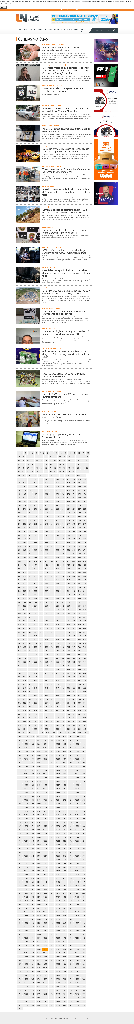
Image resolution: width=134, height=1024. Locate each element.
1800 (19, 1005)
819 (46, 680)
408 (73, 561)
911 (52, 707)
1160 (77, 785)
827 (19, 684)
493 (41, 587)
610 (41, 621)
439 (30, 572)
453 (35, 576)
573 (52, 610)
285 (41, 528)
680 (68, 639)
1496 (45, 901)
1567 (77, 923)
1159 (70, 785)
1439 (32, 882)
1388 (58, 863)
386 (24, 557)
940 (68, 714)
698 (24, 647)
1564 (58, 923)
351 (46, 546)
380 (63, 554)
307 (19, 535)
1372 (26, 860)
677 (52, 639)
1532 (64, 912)
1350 (26, 852)
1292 (77, 830)
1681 (32, 964)
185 (63, 498)
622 (35, 624)
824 (73, 680)
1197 (32, 800)
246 (41, 516)
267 (84, 520)
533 (46, 598)
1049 (70, 748)
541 (19, 602)
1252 (32, 818)
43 (55, 460)
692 (63, 643)
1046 (51, 748)
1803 (39, 1005)
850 (73, 688)
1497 (51, 901)
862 (68, 692)
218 (30, 509)
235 (52, 513)
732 (68, 654)
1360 (19, 856)
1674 (58, 960)
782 (57, 669)
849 (68, 688)
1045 (45, 748)
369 (73, 550)
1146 (58, 781)
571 (41, 610)
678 (57, 639)
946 (30, 718)
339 (52, 542)
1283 (19, 830)
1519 (51, 908)
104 (45, 475)
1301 (64, 833)
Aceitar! (3, 7)
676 (46, 639)
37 (28, 460)
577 (73, 610)
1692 (32, 968)
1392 (83, 863)
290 (68, 528)
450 (19, 576)
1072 (77, 755)
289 (63, 528)
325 (46, 539)
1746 (26, 986)
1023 (45, 740)
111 (83, 475)
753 (41, 662)
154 (35, 490)
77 (64, 468)
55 (37, 464)
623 (41, 624)
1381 (83, 860)
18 (88, 453)
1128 (83, 774)
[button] (56, 19)
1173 (19, 792)
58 (51, 464)
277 (68, 524)
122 (73, 479)
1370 (83, 856)
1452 (45, 886)
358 (84, 546)
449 (84, 572)
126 (24, 483)
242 (19, 516)
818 (41, 680)
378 (52, 554)
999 (35, 733)
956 (84, 718)
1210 (45, 804)
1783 (51, 998)
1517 (39, 908)
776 (24, 669)
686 (30, 643)
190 (19, 501)
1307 (32, 837)
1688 (77, 964)
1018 (83, 736)
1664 (64, 956)
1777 (83, 994)
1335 (70, 845)
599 (52, 617)
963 (52, 721)
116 (41, 479)
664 (52, 636)
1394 (26, 867)
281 (19, 528)
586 (52, 613)
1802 (32, 1005)
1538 (32, 915)
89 (46, 472)
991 (63, 729)
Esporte (26, 29)
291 (73, 528)
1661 (45, 956)
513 (79, 591)
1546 (83, 915)
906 (24, 707)
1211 (51, 804)
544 (35, 602)
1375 (45, 860)
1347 (77, 848)
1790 (26, 1001)
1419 (45, 874)
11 (56, 453)
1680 (26, 964)
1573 (45, 927)
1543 (64, 915)
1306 (26, 837)
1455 (64, 886)
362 (35, 550)
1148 (70, 781)
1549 (32, 919)
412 (24, 565)
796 (63, 673)
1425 (83, 874)
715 (46, 651)
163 (84, 490)
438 (24, 572)
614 (63, 621)
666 (63, 636)
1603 (26, 938)
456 (52, 576)
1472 (32, 893)
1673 (51, 960)
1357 (70, 852)
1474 (45, 893)
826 (84, 680)
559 (46, 606)
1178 (51, 792)
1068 (51, 755)
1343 (51, 848)
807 (52, 677)
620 (24, 624)
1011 (39, 736)
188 (79, 498)
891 (84, 699)
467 (41, 580)
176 (84, 494)
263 (63, 520)
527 (84, 595)
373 (24, 554)
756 (57, 662)
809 (63, 677)
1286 (39, 830)
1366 (58, 856)
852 (84, 688)
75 (55, 468)
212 (68, 505)
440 (35, 572)
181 (41, 498)
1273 (26, 826)
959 (30, 721)
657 (84, 632)
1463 (45, 889)
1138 (77, 777)
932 (24, 714)
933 (30, 714)
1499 (64, 901)
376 (41, 554)
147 (68, 486)
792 (41, 673)
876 (73, 695)
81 (82, 468)
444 (57, 572)
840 (19, 688)
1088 (39, 763)
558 (41, 606)
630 (79, 624)
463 (19, 580)
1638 (39, 949)
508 (52, 591)
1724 (26, 979)
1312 (64, 837)
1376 (51, 860)
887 (63, 699)
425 (24, 569)
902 (73, 703)
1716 (45, 975)
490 (24, 587)
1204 (77, 800)
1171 (77, 789)
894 (30, 703)
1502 (83, 901)
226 (73, 509)
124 (84, 479)
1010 (32, 736)
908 (35, 707)
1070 (64, 755)
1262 (26, 822)
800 (84, 673)
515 (19, 595)
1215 (77, 804)
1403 (83, 867)
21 (28, 457)
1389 (64, 863)
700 (35, 647)
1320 (45, 841)
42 (51, 460)
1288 (51, 830)
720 (73, 651)
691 (57, 643)
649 (41, 632)
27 (55, 457)
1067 (45, 755)
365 (52, 550)
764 (30, 666)
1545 (77, 915)
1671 (39, 960)
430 (52, 569)
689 (46, 643)
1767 (19, 994)
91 (55, 472)
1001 (48, 733)
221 (46, 509)
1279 (64, 826)
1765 (77, 990)
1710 (77, 971)
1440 (39, 882)
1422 (64, 874)
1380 (77, 860)
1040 (83, 744)
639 (57, 628)
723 (19, 654)
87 (37, 472)
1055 (39, 751)
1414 (83, 871)
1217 (19, 807)
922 (41, 710)
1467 (70, 889)
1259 (77, 818)
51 (19, 464)
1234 (58, 811)
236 (57, 513)
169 (46, 494)
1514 (19, 908)
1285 (32, 830)
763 (24, 666)
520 (46, 595)
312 (46, 535)
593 (19, 617)
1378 (64, 860)
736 (19, 658)
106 (56, 475)
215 (84, 505)
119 (57, 479)
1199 (45, 800)
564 (73, 606)
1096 (19, 766)
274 (52, 524)
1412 (70, 871)
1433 (64, 878)
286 (46, 528)
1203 (70, 800)
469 (52, 580)
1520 (58, 908)
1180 (64, 792)
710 (19, 651)
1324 (70, 841)
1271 (83, 822)
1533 (70, 912)
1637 (32, 949)
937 (52, 714)
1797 (70, 1001)
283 (30, 528)
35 (19, 460)
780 (46, 669)
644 (84, 628)
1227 (83, 807)
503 (24, 591)
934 (35, 714)
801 (19, 677)
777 (30, 669)
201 (79, 501)
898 (52, 703)
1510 (64, 904)
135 (73, 483)
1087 (32, 763)
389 (41, 557)
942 (79, 714)
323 (35, 539)
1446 (77, 882)
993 (73, 729)
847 (57, 688)
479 (35, 583)
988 (46, 729)
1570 (26, 927)
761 (84, 662)
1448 (19, 886)
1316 (19, 841)
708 (79, 647)
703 (52, 647)
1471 (26, 893)
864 (79, 692)
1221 (45, 807)
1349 (19, 852)
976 (52, 725)
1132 (39, 777)
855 (30, 692)
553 (84, 602)
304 (73, 531)
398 (19, 561)
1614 (26, 942)
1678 (83, 960)
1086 (26, 763)
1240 (26, 815)
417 (52, 565)
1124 (58, 774)
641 (68, 628)
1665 (70, 956)
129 (41, 483)
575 (63, 610)
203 (19, 505)
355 (68, 546)
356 (73, 546)
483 (57, 583)
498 (68, 587)
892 (19, 703)
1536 (19, 915)
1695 (51, 968)
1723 (19, 979)
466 (35, 580)
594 (24, 617)
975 (46, 725)
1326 (83, 841)
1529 (45, 912)
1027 (70, 740)
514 (84, 591)
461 (79, 576)
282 (24, 528)
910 (46, 707)
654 (68, 632)
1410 (58, 871)
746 (73, 658)
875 (68, 695)
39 (37, 460)
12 (61, 453)
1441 (45, 882)
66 (87, 464)
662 (41, 636)
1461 (32, 889)
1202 (64, 800)
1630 (58, 945)
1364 (45, 856)
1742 (70, 983)
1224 (64, 807)
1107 (19, 770)
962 (46, 721)
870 (41, 695)
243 (24, 516)
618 (84, 621)
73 (46, 468)
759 (73, 662)
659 (24, 636)
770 (63, 666)
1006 (80, 733)
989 (52, 729)
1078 (45, 759)
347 (24, 546)
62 (69, 464)
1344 (58, 848)
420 (68, 565)
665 (57, 636)
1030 (19, 744)
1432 (58, 878)
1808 (70, 1005)
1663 (58, 956)
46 (69, 460)
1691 (26, 968)
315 (63, 535)
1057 (51, 751)
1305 (19, 837)
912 (57, 707)
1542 (58, 915)
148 (73, 486)
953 (68, 718)
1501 (77, 901)
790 (30, 673)
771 (68, 666)
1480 (83, 893)
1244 (51, 815)
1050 (77, 748)
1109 (32, 770)
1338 (19, 848)
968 (79, 721)
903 (79, 703)
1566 (70, 923)
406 (63, 561)
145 (57, 486)
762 (19, 666)
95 (73, 472)
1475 (51, 893)
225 (68, 509)
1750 (51, 986)
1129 (19, 777)
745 (68, 658)
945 (24, 718)
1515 (26, 908)
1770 (39, 994)
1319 (39, 841)
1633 (77, 945)
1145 (51, 781)
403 (46, 561)
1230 (32, 811)
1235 (64, 811)
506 (41, 591)
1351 (32, 852)
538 (73, 598)
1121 (39, 774)
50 (87, 460)
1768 (26, 994)
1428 (32, 878)
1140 (19, 781)
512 (73, 591)
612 (52, 621)
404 (52, 561)
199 (68, 501)
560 (52, 606)
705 (63, 647)
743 (57, 658)
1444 (64, 882)
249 (57, 516)
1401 (70, 867)
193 (35, 501)
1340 (32, 848)
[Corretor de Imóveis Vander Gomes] (106, 101)
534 (52, 598)
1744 (83, 983)
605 (84, 617)
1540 (45, 915)
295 (24, 531)
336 (35, 542)
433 (68, 569)
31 (73, 457)
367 (63, 550)
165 (24, 494)
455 (46, 576)
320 (19, 539)
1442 (51, 882)
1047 (58, 748)
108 (67, 475)
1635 (19, 949)
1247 (70, 815)
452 (30, 576)
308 (24, 535)
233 (41, 513)
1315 (83, 837)
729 (52, 654)
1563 (51, 923)
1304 (83, 833)
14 (70, 453)
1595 (45, 934)
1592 (26, 934)
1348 (83, 848)
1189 (51, 796)
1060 (70, 751)
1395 (32, 867)
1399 (58, 867)
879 (19, 699)
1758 (32, 990)
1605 (39, 938)
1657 (19, 956)
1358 (77, 852)
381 (68, 554)
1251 (26, 818)
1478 (70, 893)
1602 (19, 938)
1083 (77, 759)
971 (24, 725)
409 (79, 561)
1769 (32, 994)
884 (46, 699)
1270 (77, 822)
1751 (58, 986)
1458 (83, 886)
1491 (83, 897)
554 (19, 606)
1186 (32, 796)
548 (57, 602)
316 (68, 535)
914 (68, 707)
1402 (77, 867)
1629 (51, 945)
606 (19, 621)
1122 (45, 774)
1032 (32, 744)
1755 (83, 986)
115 (35, 479)
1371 (19, 860)
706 (68, 647)
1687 (70, 964)
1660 (39, 956)
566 (84, 606)
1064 (26, 755)
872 (52, 695)
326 (52, 539)
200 (73, 501)
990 (57, 729)
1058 (58, 751)
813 (84, 677)
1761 (51, 990)
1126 (70, 774)
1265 (45, 822)
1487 (58, 897)
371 (84, 550)
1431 (51, 878)
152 (24, 490)
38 (32, 460)
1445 (70, 882)
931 (19, 714)
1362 (32, 856)
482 (52, 583)
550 (68, 602)
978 (63, 725)
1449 (26, 886)
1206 (19, 804)
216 (19, 509)
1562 (45, 923)
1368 (70, 856)
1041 (19, 748)
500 (79, 587)
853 (19, 692)
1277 (51, 826)
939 (63, 714)
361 (30, 550)
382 (73, 554)
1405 (26, 871)
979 (68, 725)
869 (35, 695)
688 (41, 643)
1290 (64, 830)
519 (41, 595)
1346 (70, 848)
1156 (51, 785)
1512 (77, 904)
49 (82, 460)
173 (68, 494)
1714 (32, 975)
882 (35, 699)
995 (84, 729)
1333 (58, 845)
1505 (32, 904)
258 (35, 520)
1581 (26, 930)
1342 (45, 848)
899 (57, 703)
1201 (58, 800)
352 (52, 546)
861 (63, 692)
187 (73, 498)
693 (68, 643)
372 (19, 554)
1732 (77, 979)
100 (23, 475)
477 (24, 583)
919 (24, 710)
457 (57, 576)
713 (35, 651)
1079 (51, 759)
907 (30, 707)
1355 (58, 852)
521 (52, 595)
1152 (26, 785)
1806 (58, 1005)
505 (35, 591)
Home (19, 29)
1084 (83, 759)
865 (84, 692)
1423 (70, 874)
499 (73, 587)
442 (46, 572)
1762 (58, 990)
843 (35, 688)
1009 (26, 736)
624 (46, 624)
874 (63, 695)
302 (63, 531)
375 (35, 554)
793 (46, 673)
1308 (39, 837)
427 (35, 569)
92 (60, 472)
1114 (64, 770)
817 (35, 680)
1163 (26, 789)
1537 (26, 915)
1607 (51, 938)
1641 (58, 949)
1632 (70, 945)
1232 (45, 811)
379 (57, 554)
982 (84, 725)
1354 (51, 852)
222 (52, 509)
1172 (83, 789)
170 (52, 494)
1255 (51, 818)
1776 (77, 994)
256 (24, 520)
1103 (64, 766)
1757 (26, 990)
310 (35, 535)
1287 (45, 830)
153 (30, 490)
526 (79, 595)
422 (79, 565)
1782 (45, 998)
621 (30, 624)
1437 (19, 882)
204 (24, 505)
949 (46, 718)
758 (68, 662)
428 (41, 569)
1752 (64, 986)
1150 (83, 781)
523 (63, 595)
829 (30, 684)
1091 (58, 763)
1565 (64, 923)
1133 (45, 777)
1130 (26, 777)
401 (35, 561)
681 (73, 639)
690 (52, 643)
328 (63, 539)
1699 (77, 968)
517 (30, 595)
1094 (77, 763)
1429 (39, 878)
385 (19, 557)
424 (19, 569)
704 (57, 647)
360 (24, 550)
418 (57, 565)
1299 (51, 833)
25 (46, 457)
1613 (19, 942)
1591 (19, 934)
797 (68, 673)
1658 (26, 956)
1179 (58, 792)
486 (73, 583)
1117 (83, 770)
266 (79, 520)
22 (32, 457)
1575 (58, 927)
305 (79, 531)
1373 (32, 860)
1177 (45, 792)
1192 (70, 796)
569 (30, 610)
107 (62, 475)
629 (73, 624)
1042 (26, 748)
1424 (77, 874)
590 (73, 613)
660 (30, 636)
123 (79, 479)
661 (35, 636)
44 (60, 460)
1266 (51, 822)
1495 (39, 901)
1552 (51, 919)
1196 (26, 800)
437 (19, 572)
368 (68, 550)
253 (79, 516)
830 (35, 684)
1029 (83, 740)
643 (79, 628)
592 (84, 613)
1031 (26, 744)
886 (57, 699)
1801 (26, 1005)
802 (24, 677)
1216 (83, 804)
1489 (70, 897)
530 (30, 598)
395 (73, 557)
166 (30, 494)
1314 (77, 837)
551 (73, 602)
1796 (64, 1001)
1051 (83, 748)
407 (68, 561)
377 (46, 554)
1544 (70, 915)
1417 (32, 874)
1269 (70, 822)
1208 (32, 804)
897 (46, 703)
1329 (32, 845)
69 (28, 468)
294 (19, 531)
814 (19, 680)
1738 (45, 983)
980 (73, 725)
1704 (39, 971)
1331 (45, 845)
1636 (26, 949)
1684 (51, 964)
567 (19, 610)
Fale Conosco (83, 30)
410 (84, 561)
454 (41, 576)
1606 (45, 938)
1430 (45, 878)
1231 (39, 811)
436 (84, 569)
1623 (83, 942)
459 (68, 576)
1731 (70, 979)
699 (30, 647)
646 (24, 632)
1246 (64, 815)
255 (19, 520)
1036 (58, 744)
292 (79, 528)
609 (35, 621)
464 (24, 580)
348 (30, 546)
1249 (83, 815)
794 (52, 673)
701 (41, 647)
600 (57, 617)
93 (64, 472)
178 (24, 498)
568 (24, 610)
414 (35, 565)
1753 (70, 986)
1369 (77, 856)
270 (30, 524)
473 (73, 580)
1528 (39, 912)
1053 (26, 751)
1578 (77, 927)
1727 (45, 979)
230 (24, 513)
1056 (45, 751)
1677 (77, 960)
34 (87, 457)
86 (32, 472)
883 (41, 699)
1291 (70, 830)
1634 (83, 945)
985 (30, 729)
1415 (19, 874)
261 (52, 520)
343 (73, 542)
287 (52, 528)
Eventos (69, 29)
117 (46, 479)
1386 (45, 863)
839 (84, 684)
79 (73, 468)
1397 (45, 867)
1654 (70, 953)
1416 (26, 874)
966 (68, 721)
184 (57, 498)
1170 (70, 789)
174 (73, 494)
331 (79, 539)
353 (57, 546)
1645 (83, 949)
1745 (19, 986)
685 (24, 643)
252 (73, 516)
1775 (70, 994)
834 (57, 684)
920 (30, 710)
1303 (77, 833)
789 (24, 673)
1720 (70, 975)
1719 (64, 975)
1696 (58, 968)
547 (52, 602)
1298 (45, 833)
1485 (45, 897)
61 (64, 464)
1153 (32, 785)
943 (84, 714)
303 (68, 531)
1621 (70, 942)
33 (82, 457)
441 (41, 572)
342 (68, 542)
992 (68, 729)
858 (46, 692)
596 (35, 617)
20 (23, 457)
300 (52, 531)
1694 (45, 968)
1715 (39, 975)
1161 (83, 785)
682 (79, 639)
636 (41, 628)
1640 (51, 949)
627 (63, 624)
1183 (83, 792)
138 (19, 486)
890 (79, 699)
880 (24, 699)
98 (87, 472)
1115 (70, 770)
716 (52, 651)
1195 (19, 800)
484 (63, 583)
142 (41, 486)
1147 (64, 781)
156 (46, 490)
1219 (32, 807)
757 (63, 662)
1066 (39, 755)
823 (68, 680)
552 (79, 602)
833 (52, 684)
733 (73, 654)
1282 (83, 826)
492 (35, 587)
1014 (58, 736)
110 (78, 475)
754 (46, 662)
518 (35, 595)
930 (84, 710)
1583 (39, 930)
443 (52, 572)
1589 (77, 930)
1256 (58, 818)
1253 (39, 818)
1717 (51, 975)
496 (57, 587)
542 (24, 602)
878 (84, 695)
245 (35, 516)
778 (35, 669)
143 (46, 486)
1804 (45, 1005)
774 (84, 666)
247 (46, 516)
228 (84, 509)
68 (23, 468)
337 (41, 542)
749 (19, 662)
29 (64, 457)
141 (35, 486)
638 (52, 628)
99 (19, 475)
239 (73, 513)
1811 (19, 1009)
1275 (39, 826)
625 (52, 624)
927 (68, 710)
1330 (39, 845)
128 (35, 483)
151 (19, 490)
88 (41, 472)
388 (35, 557)
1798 (77, 1001)
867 (24, 695)
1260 (83, 818)
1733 (83, 979)
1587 (64, 930)
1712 (19, 975)
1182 (77, 792)
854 (24, 692)
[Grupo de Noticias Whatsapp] (106, 76)
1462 (39, 889)
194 (41, 501)
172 (63, 494)
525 (73, 595)
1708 (64, 971)
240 (79, 513)
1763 (64, 990)
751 (30, 662)
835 (63, 684)
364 (46, 550)
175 (79, 494)
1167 (51, 789)
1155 (45, 785)
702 (46, 647)
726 (35, 654)
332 (84, 539)
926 (63, 710)
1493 (26, 901)
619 (19, 624)
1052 (19, 751)
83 (19, 472)
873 (57, 695)
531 (35, 598)
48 (78, 460)
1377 (58, 860)
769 (57, 666)
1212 (58, 804)
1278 (58, 826)
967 (73, 721)
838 (79, 684)
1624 (19, 945)
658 (19, 636)
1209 (39, 804)
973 (35, 725)
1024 (51, 740)
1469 (83, 889)
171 (57, 494)
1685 (58, 964)
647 (30, 632)
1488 (64, 897)
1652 (58, 953)
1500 (70, 901)
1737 (39, 983)
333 (19, 542)
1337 (83, 845)
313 (52, 535)
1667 (83, 956)
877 (79, 695)
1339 (26, 848)
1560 (32, 923)
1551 (45, 919)
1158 (64, 785)
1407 (39, 871)
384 (84, 554)
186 (68, 498)
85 (28, 472)
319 (84, 535)
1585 (51, 930)
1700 (83, 968)
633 (24, 628)
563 (68, 606)
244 (30, 516)
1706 (51, 971)
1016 (70, 736)
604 (79, 617)
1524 (83, 908)
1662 (51, 956)
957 (19, 721)
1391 (77, 863)
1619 (58, 942)
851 (79, 688)
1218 (26, 807)
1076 (32, 759)
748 (84, 658)
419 (63, 565)
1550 (39, 919)
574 (57, 610)
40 (41, 460)
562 (63, 606)
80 (78, 468)
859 (52, 692)
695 (79, 643)
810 (68, 677)
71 (37, 468)
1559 (26, 923)
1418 (39, 874)
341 (63, 542)
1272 (19, 826)
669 (79, 636)
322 (30, 539)
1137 (70, 777)
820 (52, 680)
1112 (51, 770)
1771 (45, 994)
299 (46, 531)
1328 (26, 845)
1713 (26, 975)
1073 (83, 755)
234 (46, 513)
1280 (70, 826)
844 (41, 688)
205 (30, 505)
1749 (45, 986)
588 (63, 613)
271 (35, 524)
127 (30, 483)
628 (68, 624)
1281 (77, 826)
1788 (83, 998)
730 (57, 654)
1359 (83, 852)
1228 (19, 811)
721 (79, 651)
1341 (39, 848)
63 (73, 464)
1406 (32, 871)
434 (73, 569)
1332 (51, 845)
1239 (19, 815)
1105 (77, 766)
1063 (19, 755)
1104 (70, 766)
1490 (77, 897)
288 (57, 528)
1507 (45, 904)
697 (19, 647)
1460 (26, 889)
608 (30, 621)
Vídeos (76, 29)
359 (19, 550)
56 (41, 464)
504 (30, 591)
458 (63, 576)
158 (57, 490)
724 (24, 654)
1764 (70, 990)
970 (19, 725)
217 (24, 509)
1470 (19, 893)
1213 (64, 804)
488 (84, 583)
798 (73, 673)
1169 (64, 789)
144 (52, 486)
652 (57, 632)
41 (46, 460)
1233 (51, 811)
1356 (64, 852)
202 (84, 501)
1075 (26, 759)
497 (63, 587)
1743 (77, 983)
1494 (32, 901)
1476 (58, 893)
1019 (19, 740)
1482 (26, 897)
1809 (77, 1005)
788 (19, 673)
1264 (39, 822)
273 (46, 524)
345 (84, 542)
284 (35, 528)
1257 (64, 818)
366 (57, 550)
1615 (32, 942)
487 (79, 583)
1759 (39, 990)
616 (73, 621)
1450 (32, 886)
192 (30, 501)
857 (41, 692)
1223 (58, 807)
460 (73, 576)
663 (46, 636)
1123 (51, 774)
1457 (77, 886)
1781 (39, 998)
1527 (32, 912)
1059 (64, 751)
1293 (83, 830)
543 (30, 602)
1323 (64, 841)
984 (24, 729)
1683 (45, 964)
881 (30, 699)
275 (57, 524)
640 (63, 628)
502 (19, 591)
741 (46, 658)
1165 (39, 789)
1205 (83, 800)
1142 (32, 781)
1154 (39, 785)
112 (19, 479)
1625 (26, 945)
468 (46, 580)
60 (60, 464)
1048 (64, 748)
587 (57, 613)
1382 (19, 863)
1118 (19, 774)
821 (57, 680)
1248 (77, 815)
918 (19, 710)
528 (19, 598)
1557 (83, 919)
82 (87, 468)
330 (73, 539)
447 (73, 572)
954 (73, 718)
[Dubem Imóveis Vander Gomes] (106, 194)
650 (46, 632)
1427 (26, 878)
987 (41, 729)
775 (19, 669)
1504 (26, 904)
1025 (58, 740)
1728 (51, 979)
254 (84, 516)
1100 (45, 766)
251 (68, 516)
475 (84, 580)
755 (52, 662)
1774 (64, 994)
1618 (51, 942)
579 (84, 610)
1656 (83, 953)
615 (68, 621)
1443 (58, 882)
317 (73, 535)
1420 (51, 874)
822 (63, 680)
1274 (32, 826)
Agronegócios (42, 29)
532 (41, 598)
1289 (58, 830)
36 (23, 460)
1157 (58, 785)
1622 (77, 942)
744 (63, 658)
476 (19, 583)
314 (57, 535)
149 (79, 486)
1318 (32, 841)
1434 (70, 878)
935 (41, 714)
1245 (58, 815)
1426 (19, 878)
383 (79, 554)
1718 (58, 975)
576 (68, 610)
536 (63, 598)
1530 (51, 912)
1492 (19, 901)
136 (79, 483)
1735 (26, 983)
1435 (77, 878)
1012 (45, 736)
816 (30, 680)
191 (24, 501)
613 (57, 621)
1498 (58, 901)
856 (35, 692)
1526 (26, 912)
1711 (83, 971)
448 (79, 572)
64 (78, 464)
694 (73, 643)
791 (35, 673)
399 (24, 561)
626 (57, 624)
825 (79, 680)
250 (63, 516)
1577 (70, 927)
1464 (51, 889)
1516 (32, 908)
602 (68, 617)
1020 (26, 740)
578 (79, 610)
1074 (19, 759)
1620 (64, 942)
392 (57, 557)
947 (35, 718)
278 (73, 524)
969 (84, 721)
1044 (39, 748)
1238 (83, 811)
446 (68, 572)
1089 (45, 763)
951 (57, 718)
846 (52, 688)
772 (73, 666)
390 (46, 557)
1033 (39, 744)
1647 (26, 953)
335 (30, 542)
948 (41, 718)
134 (68, 483)
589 (68, 613)
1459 (19, 889)
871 (46, 695)
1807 (64, 1005)
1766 (83, 990)
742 (52, 658)
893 (24, 703)
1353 (45, 852)
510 (63, 591)
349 (35, 546)
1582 (32, 930)
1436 (83, 878)
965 (63, 721)
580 (19, 613)
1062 (83, 751)
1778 (19, 998)
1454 (58, 886)
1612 (83, 938)
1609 (64, 938)
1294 (19, 833)
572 (46, 610)
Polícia (63, 29)
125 (19, 483)
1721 (77, 975)
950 (52, 718)
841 (24, 688)
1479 (77, 893)
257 (30, 520)
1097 (26, 766)
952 (63, 718)
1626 (32, 945)
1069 (58, 755)
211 (63, 505)
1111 (45, 770)
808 (57, 677)
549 (63, 602)
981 (79, 725)
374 (30, 554)
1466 (64, 889)
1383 (26, 863)
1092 (64, 763)
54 (32, 464)
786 (79, 669)
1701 (19, 971)
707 (73, 647)
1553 (58, 919)
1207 (26, 804)
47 (73, 460)
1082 (70, 759)
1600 (77, 934)
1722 (83, 975)
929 (79, 710)
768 (52, 666)
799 (79, 673)
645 (19, 632)
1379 (70, 860)
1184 (19, 796)
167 (35, 494)
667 (68, 636)
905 (19, 707)
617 (79, 621)
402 (41, 561)
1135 (58, 777)
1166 (45, 789)
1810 (83, 1005)
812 (79, 677)
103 (40, 475)
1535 (83, 912)
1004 (67, 733)
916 (79, 707)
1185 (26, 796)
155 (41, 490)
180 (35, 498)
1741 (64, 983)
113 (24, 479)
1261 (19, 822)
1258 (70, 818)
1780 (32, 998)
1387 (51, 863)
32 (78, 457)
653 (63, 632)
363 (41, 550)
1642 (64, 949)
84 (23, 472)
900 (63, 703)
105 (51, 475)
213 (73, 505)
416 (46, 565)
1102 (58, 766)
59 (55, 464)
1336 (77, 845)
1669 (26, 960)
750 (24, 662)
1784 (58, 998)
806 (46, 677)
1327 (19, 845)
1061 (77, 751)
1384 (32, 863)
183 (52, 498)
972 (30, 725)
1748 (39, 986)
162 (79, 490)
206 (35, 505)
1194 (83, 796)
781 (52, 669)
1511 (70, 904)
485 (68, 583)
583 (35, 613)
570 (35, 610)
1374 (39, 860)
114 (30, 479)
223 (57, 509)
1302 (70, 833)
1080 (58, 759)
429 (46, 569)
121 (68, 479)
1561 (39, 923)
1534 (77, 912)
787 (84, 669)
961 (41, 721)
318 (79, 535)
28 (60, 457)
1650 (45, 953)
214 (79, 505)
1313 (70, 837)
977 (57, 725)
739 (35, 658)
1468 (77, 889)
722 (84, 651)
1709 (70, 971)
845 (46, 688)
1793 (45, 1001)
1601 (83, 934)
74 (51, 468)
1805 (51, 1005)
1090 (51, 763)
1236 (70, 811)
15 (74, 453)
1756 (19, 990)
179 (30, 498)
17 (83, 453)
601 (63, 617)
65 (82, 464)
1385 (39, 863)
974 (41, 725)
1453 (51, 886)
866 (19, 695)
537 (68, 598)
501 (84, 587)
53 (28, 464)
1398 (51, 867)
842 (30, 688)
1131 (32, 777)
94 (69, 472)
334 (24, 542)
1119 (26, 774)
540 (84, 598)
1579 (83, 927)
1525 (19, 912)
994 (79, 729)
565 (79, 606)
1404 (19, 871)
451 (24, 576)
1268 (64, 822)
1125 (64, 774)
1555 (70, 919)
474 (79, 580)
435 (79, 569)
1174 (26, 792)
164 (19, 494)
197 (57, 501)
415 (41, 565)
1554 (64, 919)
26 (51, 457)
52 (23, 464)
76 (60, 468)
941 (73, 714)
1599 (70, 934)
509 (57, 591)
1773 (58, 994)
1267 (58, 822)
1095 (83, 763)
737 (24, 658)
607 (24, 621)
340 (57, 542)
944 (19, 718)
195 (46, 501)
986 (35, 729)
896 (41, 703)
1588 (70, 930)
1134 (51, 777)
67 (19, 468)
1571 (32, 927)
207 (41, 505)
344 (79, 542)
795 (57, 673)
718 (63, 651)
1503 (19, 904)
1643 (70, 949)
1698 (70, 968)
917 (84, 707)
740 (41, 658)
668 (73, 636)
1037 (64, 744)
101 (29, 475)
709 (84, 647)
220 (41, 509)
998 (30, 733)
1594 (39, 934)
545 (41, 602)
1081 (64, 759)
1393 (19, 867)
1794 (51, 1001)
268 (19, 524)
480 (41, 583)
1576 (64, 927)
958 (24, 721)
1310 (51, 837)
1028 (77, 740)
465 (30, 580)
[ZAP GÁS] (106, 160)
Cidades (32, 29)
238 (68, 513)
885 (52, 699)
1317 (26, 841)
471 (63, 580)
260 (46, 520)
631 (84, 624)
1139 (83, 777)
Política (56, 29)
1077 (39, 759)
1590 (83, 930)
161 (73, 490)
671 (19, 639)
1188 (45, 796)
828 (24, 684)
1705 (45, 971)
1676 (70, 960)
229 (19, 513)
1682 (39, 964)
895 (35, 703)
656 (79, 632)
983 (19, 729)
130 (46, 483)
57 (46, 464)
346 (19, 546)
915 (73, 707)
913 (63, 707)
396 (79, 557)
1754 (77, 986)
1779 (26, 998)
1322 (58, 841)
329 (68, 539)
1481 (19, 897)
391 (52, 557)
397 (84, 557)
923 (46, 710)
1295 (26, 833)
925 (57, 710)
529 (24, 598)
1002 (54, 733)
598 (46, 617)
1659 (32, 956)
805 (41, 677)
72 (41, 468)
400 (30, 561)
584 (41, 613)
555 (24, 606)
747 (79, 658)
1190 (58, 796)
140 (30, 486)
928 (73, 710)
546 (46, 602)
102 (34, 475)
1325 (77, 841)
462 (84, 576)
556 (30, 606)
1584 (45, 930)
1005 (73, 733)
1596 (51, 934)
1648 (32, 953)
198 (63, 501)
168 (41, 494)
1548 (26, 919)
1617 (45, 942)
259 (41, 520)
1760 (45, 990)
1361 (26, 856)
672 (24, 639)
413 (30, 565)
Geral (50, 29)
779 (41, 669)
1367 (64, 856)
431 (57, 569)
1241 (32, 815)
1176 (39, 792)
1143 (39, 781)
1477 (64, 893)
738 (30, 658)
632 (19, 628)
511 (68, 591)
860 (57, 692)
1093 (70, 763)
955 (79, 718)
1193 (77, 796)
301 (57, 531)
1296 (32, 833)
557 (35, 606)
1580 (19, 930)
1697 (64, 968)
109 (73, 475)
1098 (32, 766)
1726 (39, 979)
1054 (32, 751)
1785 (64, 998)
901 (68, 703)
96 (78, 472)
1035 (51, 744)
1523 (77, 908)
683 (84, 639)
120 (63, 479)
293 (84, 528)
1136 (64, 777)
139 (24, 486)
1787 (77, 998)
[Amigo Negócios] (106, 50)
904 (84, 703)
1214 (70, 804)
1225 (70, 807)
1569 (19, 927)
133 (63, 483)
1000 (41, 733)
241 (84, 513)
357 (79, 546)
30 (69, 457)
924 (52, 710)
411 (19, 565)
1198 (39, 800)
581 (24, 613)
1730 (64, 979)
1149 (77, 781)
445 (63, 572)
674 (35, 639)
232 (35, 513)
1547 (19, 919)
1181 (70, 792)
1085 (19, 763)
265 (73, 520)
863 (73, 692)
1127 (77, 774)
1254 (45, 818)
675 (41, 639)
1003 (60, 733)
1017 (77, 736)
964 (57, 721)
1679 (19, 964)
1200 (51, 800)
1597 (58, 934)
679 (63, 639)
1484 (39, 897)
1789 (19, 1001)
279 (79, 524)
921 (35, 710)
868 (30, 695)
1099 (39, 766)
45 (64, 460)
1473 (39, 893)
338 (46, 542)
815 (24, 680)
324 (41, 539)
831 (41, 684)
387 (30, 557)
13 (65, 453)
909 (41, 707)
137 (84, 483)
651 (52, 632)
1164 (32, 789)
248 (52, 516)
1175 (32, 792)
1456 (70, 886)
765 (35, 666)
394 (68, 557)
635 (35, 628)
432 (63, 569)
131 (52, 483)
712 (30, 651)
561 (57, 606)
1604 (32, 938)
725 (30, 654)
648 (35, 632)
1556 (77, 919)
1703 (32, 971)
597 (41, 617)
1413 (77, 871)
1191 (64, 796)
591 (79, 613)
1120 (32, 774)
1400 (64, 867)
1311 (58, 837)
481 (46, 583)
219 (35, 509)
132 (57, 483)
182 (46, 498)
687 (35, 643)
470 (57, 580)
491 (30, 587)
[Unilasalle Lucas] (84, 19)
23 (37, 457)
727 (41, 654)
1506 (39, 904)
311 (41, 535)
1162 (19, 789)
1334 (64, 845)
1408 (45, 871)
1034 (45, 744)
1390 (70, 863)
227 (79, 509)
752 (35, 662)
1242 (39, 815)
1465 (58, 889)
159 (63, 490)
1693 (39, 968)
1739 (51, 983)
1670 (32, 960)
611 (46, 621)
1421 (58, 874)
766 (41, 666)
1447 (83, 882)
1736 (32, 983)
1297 (39, 833)
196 (52, 501)
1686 (64, 964)
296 (30, 531)
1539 (39, 915)
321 (24, 539)
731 (63, 654)
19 (19, 457)
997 (24, 733)
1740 (58, 983)
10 (51, 453)
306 (84, 531)
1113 (58, 770)
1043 (32, 748)
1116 (77, 770)
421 (73, 565)
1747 (32, 986)
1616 (39, 942)
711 (24, 651)
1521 (64, 908)
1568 (83, 923)
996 (19, 733)
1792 (39, 1001)
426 (30, 569)
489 (19, 587)
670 (84, 636)
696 (84, 643)
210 (57, 505)
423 (84, 565)
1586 (58, 930)
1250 (19, 818)
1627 (39, 945)
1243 (45, 815)
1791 (32, 1001)
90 (51, 472)
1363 (39, 856)
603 (73, 617)
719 (68, 651)
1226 (77, 807)
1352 (39, 852)
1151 (19, 785)
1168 (58, 789)
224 (63, 509)
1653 (64, 953)
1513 (83, 904)
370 (79, 550)
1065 (32, 755)
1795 (58, 1001)
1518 (45, 908)
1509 (58, 904)
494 (46, 587)
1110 (39, 770)
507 (46, 591)
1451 (39, 886)
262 (57, 520)
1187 (39, 796)
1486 (51, 897)
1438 (26, 882)
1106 (83, 766)
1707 (58, 971)
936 (46, 714)
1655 (77, 953)
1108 (26, 770)
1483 (32, 897)
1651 (51, 953)
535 (57, 598)
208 (46, 505)
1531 (58, 912)
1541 (51, 915)
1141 (26, 781)
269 (24, 524)
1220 (39, 807)
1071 (70, 755)
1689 (83, 964)
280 (84, 524)
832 (46, 684)
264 (68, 520)
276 (63, 524)
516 (24, 595)
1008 (19, 736)
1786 (70, 998)
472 (68, 580)
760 (79, 662)
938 (57, 714)
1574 (51, 927)
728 (46, 654)
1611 (77, 938)
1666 (77, 956)
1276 (45, 826)
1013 (51, 736)
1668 (19, 960)
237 (63, 513)
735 (84, 654)
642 (73, 628)
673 (30, 639)
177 (19, 498)
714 (41, 651)
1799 (83, 1001)
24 (41, 457)
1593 (32, 934)
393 (63, 557)
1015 (64, 736)
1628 (45, 945)
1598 (64, 934)
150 (84, 486)
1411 (64, 871)
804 (35, 677)
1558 (19, 923)
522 (57, 595)
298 (41, 531)
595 (30, 617)
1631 (64, 945)
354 (63, 546)
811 (73, 677)
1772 (51, 994)
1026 (64, 740)
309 (30, 535)
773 (79, 666)
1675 (64, 960)
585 (46, 613)
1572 (39, 927)
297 (35, 531)
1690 (19, 968)
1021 (32, 740)
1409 (51, 871)
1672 (45, 960)
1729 (58, 979)
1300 (58, 833)
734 (79, 654)
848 (63, 688)
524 (68, 595)
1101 (51, 766)
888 (68, 699)
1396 (39, 867)
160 (68, 490)
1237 (77, 811)
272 (41, 524)
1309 (45, 837)
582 (30, 613)
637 (46, 628)
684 (19, 643)
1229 (26, 811)
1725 (32, 979)
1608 (58, 938)
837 (73, 684)
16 (79, 453)
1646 (19, 953)
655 (73, 632)
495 (52, 587)
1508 (51, 904)
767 (46, 666)
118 (52, 479)
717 (57, 651)
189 (84, 498)
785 (73, 669)
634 (30, 628)
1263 (32, 822)
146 (63, 486)
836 (68, 684)
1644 (77, 949)
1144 (45, 781)
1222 (51, 807)
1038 (70, 744)
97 (82, 472)
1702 (26, 971)
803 (30, 677)
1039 (77, 744)
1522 (70, 908)
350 (41, 546)
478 (30, 583)
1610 (70, 938)
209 (52, 505)
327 (57, 539)
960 (35, 721)
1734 (19, 983)
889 (73, 699)
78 (69, 468)
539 (79, 598)
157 (52, 490)
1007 (86, 733)
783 (63, 669)
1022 (39, 740)
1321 (51, 841)
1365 (51, 856)
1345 (64, 848)
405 (57, 561)
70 (32, 468)
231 (30, 513)
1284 (26, 830)
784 (68, 669)
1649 (39, 953)
